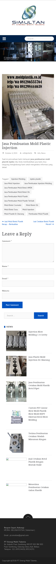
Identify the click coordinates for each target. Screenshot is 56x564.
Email (5, 278)
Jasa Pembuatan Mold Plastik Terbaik (19, 201)
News (43, 153)
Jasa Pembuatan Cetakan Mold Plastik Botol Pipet (39, 385)
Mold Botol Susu (11, 209)
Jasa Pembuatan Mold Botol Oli (17, 192)
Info (39, 153)
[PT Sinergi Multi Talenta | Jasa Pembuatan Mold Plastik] (28, 15)
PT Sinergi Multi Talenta (27, 560)
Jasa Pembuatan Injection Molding (38, 183)
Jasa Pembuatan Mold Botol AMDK (18, 187)
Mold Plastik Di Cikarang (14, 214)
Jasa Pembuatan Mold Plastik (16, 196)
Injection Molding (18, 179)
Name (5, 266)
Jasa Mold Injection (12, 183)
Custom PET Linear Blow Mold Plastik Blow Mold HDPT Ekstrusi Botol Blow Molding (38, 414)
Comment (7, 241)
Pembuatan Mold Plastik (38, 214)
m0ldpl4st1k (27, 153)
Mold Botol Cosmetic (12, 205)
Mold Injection (28, 209)
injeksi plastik (35, 179)
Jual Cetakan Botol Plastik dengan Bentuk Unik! (38, 462)
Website (5, 291)
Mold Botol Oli (32, 205)
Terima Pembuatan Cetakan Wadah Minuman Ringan (38, 436)
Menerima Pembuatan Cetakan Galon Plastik (39, 487)
